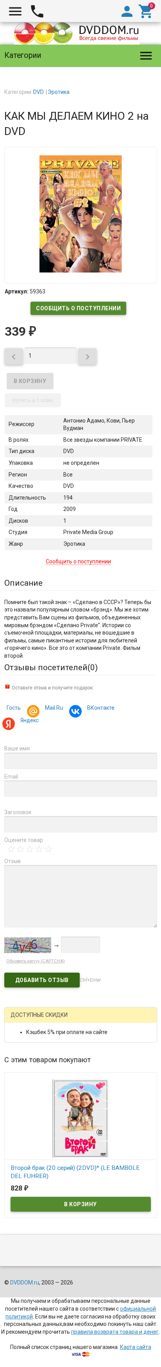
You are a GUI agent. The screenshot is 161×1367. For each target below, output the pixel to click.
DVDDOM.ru (24, 1282)
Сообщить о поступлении (78, 308)
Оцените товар (23, 840)
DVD (38, 92)
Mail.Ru (54, 708)
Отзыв (12, 861)
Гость (14, 708)
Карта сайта (135, 1347)
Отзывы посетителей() (51, 667)
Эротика (59, 92)
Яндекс (29, 720)
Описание (23, 583)
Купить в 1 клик (33, 400)
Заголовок (17, 812)
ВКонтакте (100, 708)
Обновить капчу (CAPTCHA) (35, 961)
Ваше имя (17, 748)
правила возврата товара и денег (115, 1332)
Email (11, 776)
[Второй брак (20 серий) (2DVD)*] (81, 1118)
